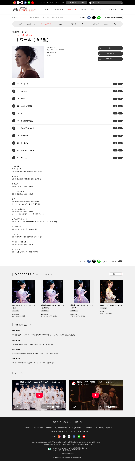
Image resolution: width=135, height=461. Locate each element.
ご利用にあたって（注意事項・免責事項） (99, 428)
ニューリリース (57, 9)
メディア (73, 24)
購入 (110, 48)
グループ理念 (38, 428)
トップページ (15, 17)
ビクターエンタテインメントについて (67, 422)
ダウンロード (110, 59)
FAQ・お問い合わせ (56, 431)
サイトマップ (70, 431)
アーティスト (71, 9)
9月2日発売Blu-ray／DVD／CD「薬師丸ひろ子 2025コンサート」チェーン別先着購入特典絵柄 (43, 335)
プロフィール (31, 24)
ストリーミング (110, 53)
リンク (115, 24)
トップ (19, 24)
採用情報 (49, 428)
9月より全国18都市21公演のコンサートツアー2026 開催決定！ (33, 363)
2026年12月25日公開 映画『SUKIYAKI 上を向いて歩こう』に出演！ (35, 353)
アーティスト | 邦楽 (27, 17)
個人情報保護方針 (61, 428)
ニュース (44, 9)
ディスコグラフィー (50, 17)
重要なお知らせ (83, 431)
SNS (121, 9)
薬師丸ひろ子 (38, 17)
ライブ (100, 9)
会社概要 (28, 428)
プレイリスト (111, 9)
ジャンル (83, 9)
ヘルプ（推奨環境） (75, 428)
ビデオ (92, 9)
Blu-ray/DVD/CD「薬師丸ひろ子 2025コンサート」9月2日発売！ (33, 344)
